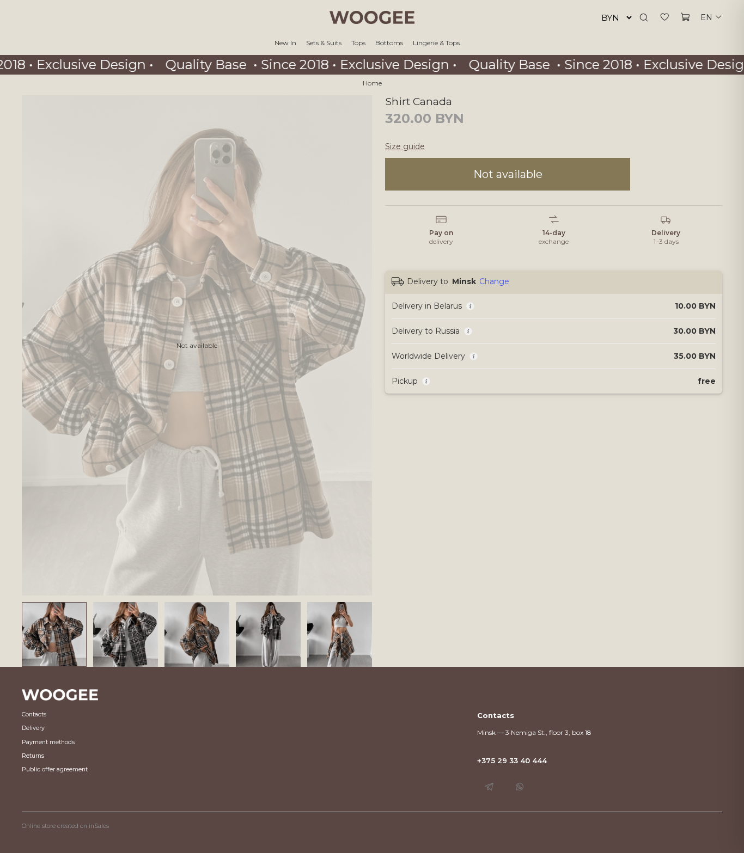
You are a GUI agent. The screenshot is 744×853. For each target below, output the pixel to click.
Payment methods (48, 742)
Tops (358, 43)
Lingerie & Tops (436, 43)
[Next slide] (359, 345)
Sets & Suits (323, 43)
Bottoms (389, 43)
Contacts (34, 714)
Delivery (33, 728)
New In (285, 43)
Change (494, 281)
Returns (33, 755)
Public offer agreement (55, 769)
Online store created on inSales (65, 826)
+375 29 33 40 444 (512, 760)
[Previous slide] (35, 345)
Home (372, 83)
